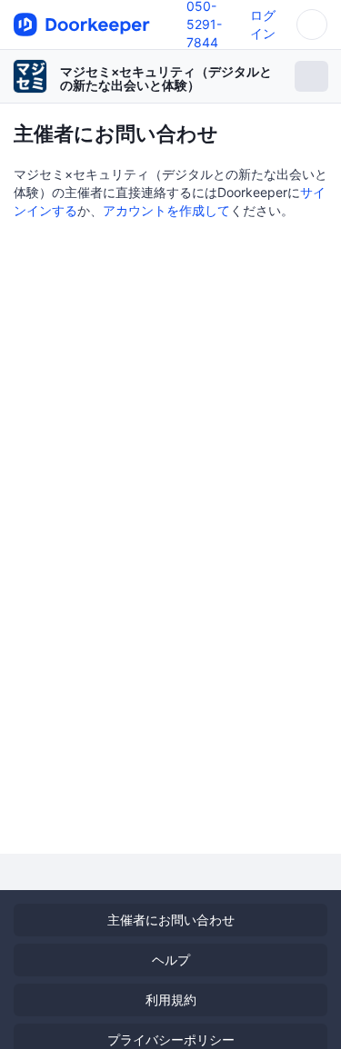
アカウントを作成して (166, 210)
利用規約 (170, 999)
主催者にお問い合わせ (171, 919)
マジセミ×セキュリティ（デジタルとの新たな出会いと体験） (166, 78)
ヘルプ (171, 959)
